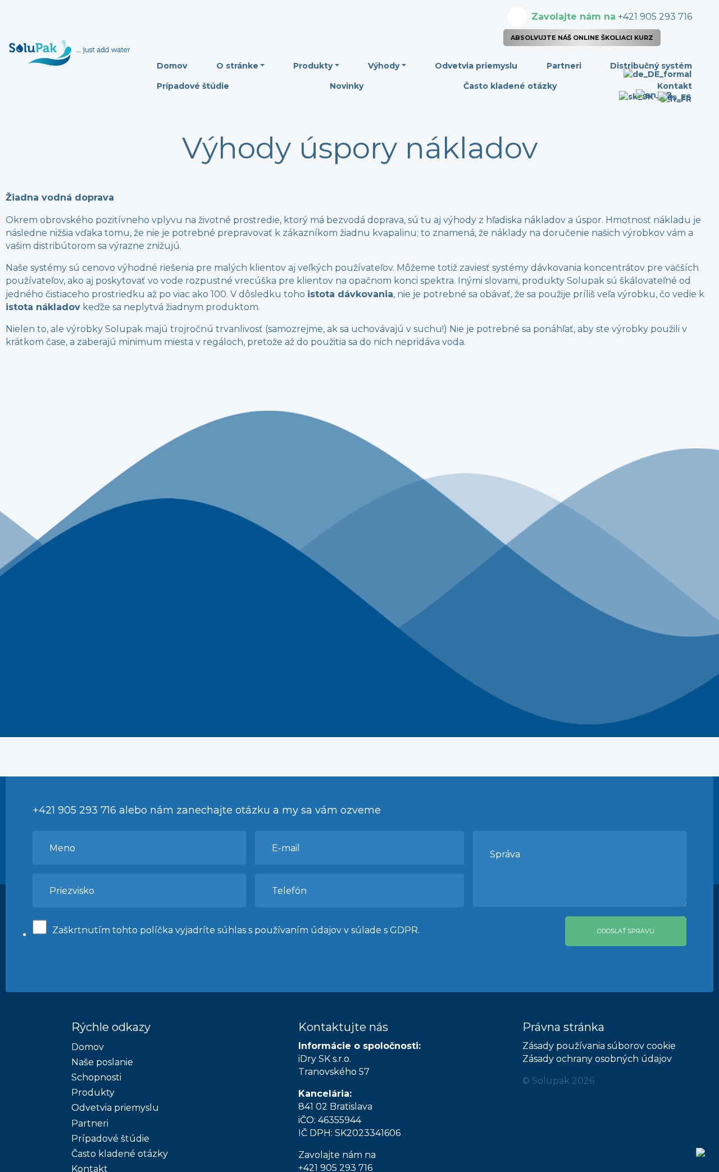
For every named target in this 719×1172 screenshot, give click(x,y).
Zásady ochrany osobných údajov (597, 1058)
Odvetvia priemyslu (476, 66)
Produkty (313, 66)
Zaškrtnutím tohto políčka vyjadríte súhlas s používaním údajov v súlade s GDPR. (236, 930)
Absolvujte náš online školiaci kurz (582, 38)
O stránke (237, 66)
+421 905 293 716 (611, 16)
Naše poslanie (102, 1062)
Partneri (564, 66)
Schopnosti (96, 1077)
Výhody (383, 66)
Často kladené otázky (510, 86)
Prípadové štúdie (193, 86)
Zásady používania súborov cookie (599, 1046)
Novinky (346, 86)
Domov (172, 66)
